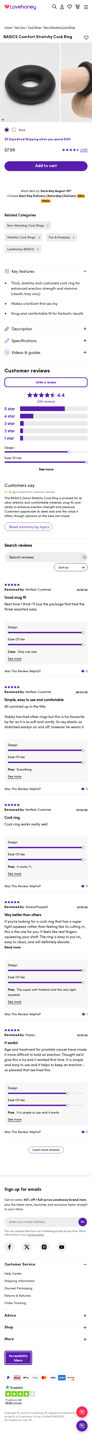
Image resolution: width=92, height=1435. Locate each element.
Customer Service (19, 1264)
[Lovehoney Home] (20, 7)
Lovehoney (46, 17)
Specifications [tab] (24, 340)
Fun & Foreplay (59, 237)
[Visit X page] (27, 1247)
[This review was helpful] (83, 671)
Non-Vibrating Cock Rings (59, 27)
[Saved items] (86, 37)
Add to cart (46, 166)
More (9, 1339)
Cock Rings (34, 27)
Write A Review (46, 382)
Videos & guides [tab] (26, 352)
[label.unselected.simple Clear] (14, 130)
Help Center (13, 1273)
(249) (84, 150)
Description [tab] (22, 328)
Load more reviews (46, 1150)
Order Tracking (15, 1303)
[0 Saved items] (69, 7)
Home (8, 27)
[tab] (46, 1283)
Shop (8, 1327)
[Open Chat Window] (82, 1425)
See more (46, 469)
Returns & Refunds (17, 1295)
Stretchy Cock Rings (21, 237)
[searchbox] (42, 557)
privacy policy (35, 1234)
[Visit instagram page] (44, 1247)
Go (83, 1221)
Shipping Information (19, 1281)
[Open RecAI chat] (82, 1412)
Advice (10, 1315)
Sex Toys (20, 27)
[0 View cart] (77, 7)
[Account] (62, 7)
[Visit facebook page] (9, 1247)
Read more (12, 947)
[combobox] (71, 567)
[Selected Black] (6, 130)
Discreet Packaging (18, 1288)
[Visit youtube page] (62, 1247)
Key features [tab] (23, 271)
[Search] (54, 6)
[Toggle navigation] (86, 7)
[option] (30, 82)
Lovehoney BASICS (20, 249)
